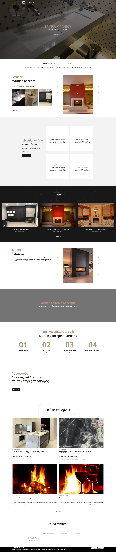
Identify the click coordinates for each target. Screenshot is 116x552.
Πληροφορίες (101, 548)
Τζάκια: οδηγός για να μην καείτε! (25, 498)
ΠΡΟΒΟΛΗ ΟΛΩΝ (57, 236)
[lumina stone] (60, 537)
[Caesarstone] (27, 537)
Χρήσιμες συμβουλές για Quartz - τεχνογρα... (29, 452)
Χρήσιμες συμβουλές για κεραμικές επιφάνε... (75, 452)
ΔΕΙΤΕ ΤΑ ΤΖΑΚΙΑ (16, 265)
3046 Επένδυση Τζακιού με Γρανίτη (20, 229)
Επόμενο (59, 201)
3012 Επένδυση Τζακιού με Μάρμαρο (96, 229)
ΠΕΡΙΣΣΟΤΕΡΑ (57, 34)
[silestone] (77, 537)
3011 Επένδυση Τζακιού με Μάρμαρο (58, 229)
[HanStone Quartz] (44, 537)
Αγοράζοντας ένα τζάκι (67, 498)
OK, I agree (94, 548)
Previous (56, 201)
